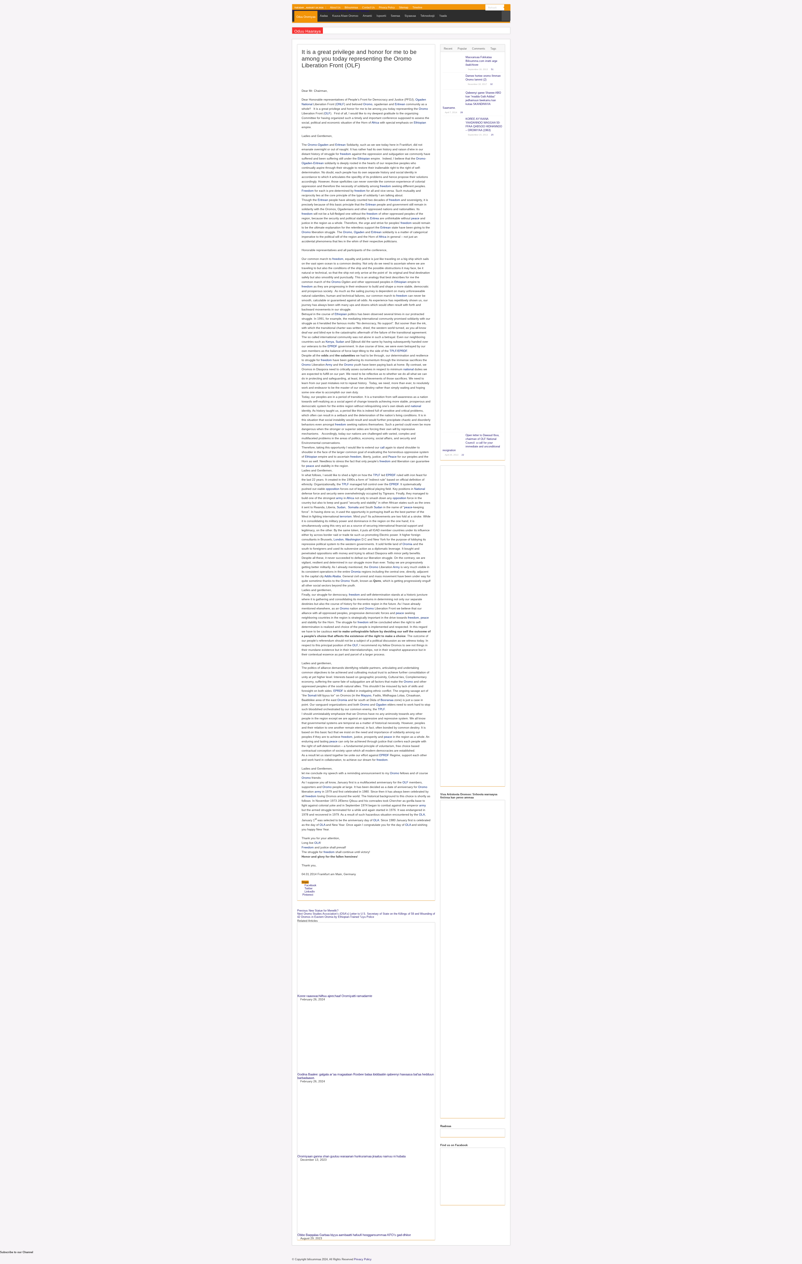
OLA (422, 814)
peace (415, 218)
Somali (312, 695)
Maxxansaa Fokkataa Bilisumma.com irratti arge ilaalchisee (481, 61)
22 (463, 455)
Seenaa (395, 15)
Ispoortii (381, 15)
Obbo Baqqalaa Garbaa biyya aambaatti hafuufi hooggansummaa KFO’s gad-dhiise (354, 1235)
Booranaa (387, 700)
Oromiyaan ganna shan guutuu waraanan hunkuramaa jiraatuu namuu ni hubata (351, 1156)
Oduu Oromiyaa (305, 16)
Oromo (367, 104)
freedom (345, 154)
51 (492, 69)
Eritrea (374, 218)
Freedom (308, 190)
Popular (462, 48)
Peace (392, 456)
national (408, 369)
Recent (448, 48)
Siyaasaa (410, 15)
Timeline (417, 7)
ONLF (340, 104)
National (307, 104)
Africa (375, 122)
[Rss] (458, 7)
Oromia (407, 544)
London (339, 539)
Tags (493, 48)
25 (492, 135)
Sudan (340, 341)
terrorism (346, 516)
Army (328, 364)
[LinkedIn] (474, 7)
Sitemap (403, 7)
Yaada (443, 15)
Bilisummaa (351, 7)
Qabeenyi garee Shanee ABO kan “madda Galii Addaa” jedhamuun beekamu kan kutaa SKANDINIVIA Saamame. (472, 100)
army (339, 498)
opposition (332, 488)
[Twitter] (466, 7)
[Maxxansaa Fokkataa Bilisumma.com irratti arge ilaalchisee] (453, 62)
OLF (327, 113)
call (382, 447)
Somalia (353, 507)
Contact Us (368, 7)
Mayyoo (366, 695)
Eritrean (400, 104)
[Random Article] (506, 16)
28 (461, 112)
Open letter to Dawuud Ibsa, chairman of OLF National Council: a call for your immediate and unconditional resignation (471, 443)
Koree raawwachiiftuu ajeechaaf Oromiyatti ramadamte (334, 996)
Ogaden (420, 99)
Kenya (330, 341)
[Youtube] (478, 7)
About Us (335, 7)
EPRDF (332, 346)
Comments (478, 48)
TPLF (393, 350)
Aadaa (324, 15)
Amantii (367, 15)
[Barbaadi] (507, 7)
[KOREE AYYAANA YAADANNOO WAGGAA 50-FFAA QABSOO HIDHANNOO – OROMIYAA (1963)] (453, 274)
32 (491, 84)
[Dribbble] (470, 7)
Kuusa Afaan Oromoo (345, 15)
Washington (353, 539)
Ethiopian (420, 122)
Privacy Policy (387, 7)
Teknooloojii (427, 15)
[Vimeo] (482, 7)
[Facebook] (462, 7)
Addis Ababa (332, 576)
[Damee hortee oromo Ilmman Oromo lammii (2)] (453, 81)
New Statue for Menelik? (317, 910)
